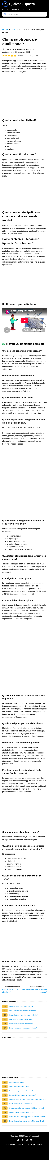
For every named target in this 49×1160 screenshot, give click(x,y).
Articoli (5, 9)
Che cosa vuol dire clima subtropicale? (23, 1011)
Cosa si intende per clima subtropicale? (23, 1015)
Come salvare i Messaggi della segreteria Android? (27, 1117)
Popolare (26, 9)
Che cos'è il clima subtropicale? (20, 1019)
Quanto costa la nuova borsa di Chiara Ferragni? (27, 1108)
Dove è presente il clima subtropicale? (23, 1028)
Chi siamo (10, 1144)
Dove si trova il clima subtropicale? (21, 1024)
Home (5, 29)
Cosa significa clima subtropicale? (21, 1006)
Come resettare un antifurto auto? (21, 1112)
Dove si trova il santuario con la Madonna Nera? (26, 1121)
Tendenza (15, 9)
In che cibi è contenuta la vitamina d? (22, 1095)
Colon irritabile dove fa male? (19, 1086)
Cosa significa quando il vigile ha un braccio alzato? (27, 1099)
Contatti (21, 1144)
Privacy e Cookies (35, 1144)
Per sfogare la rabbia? (17, 1082)
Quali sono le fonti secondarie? (20, 1104)
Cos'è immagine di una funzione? (21, 1091)
